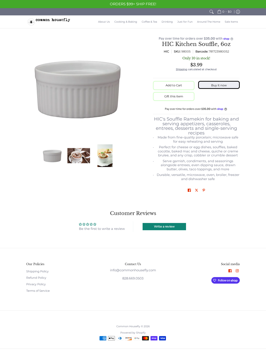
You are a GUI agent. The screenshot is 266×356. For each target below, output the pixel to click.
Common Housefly (128, 326)
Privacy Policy (36, 284)
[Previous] (29, 88)
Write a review (164, 226)
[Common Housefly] (48, 21)
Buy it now (219, 85)
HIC (166, 51)
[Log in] (238, 11)
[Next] (129, 88)
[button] (189, 190)
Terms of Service (38, 290)
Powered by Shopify (133, 332)
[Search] (211, 11)
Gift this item (173, 96)
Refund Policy (36, 277)
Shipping (181, 69)
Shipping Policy (37, 271)
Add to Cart (174, 85)
